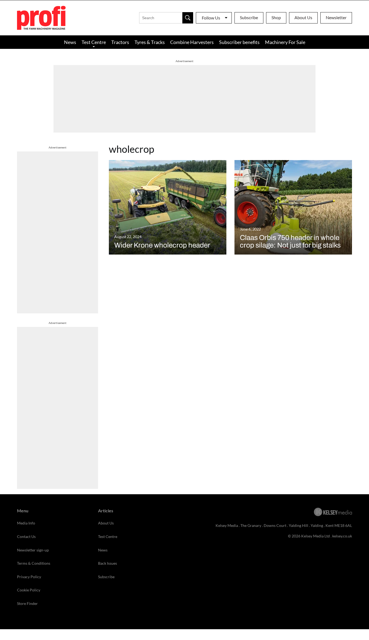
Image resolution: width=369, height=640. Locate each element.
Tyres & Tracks (150, 42)
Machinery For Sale (285, 42)
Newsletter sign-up (33, 550)
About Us (303, 17)
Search (187, 17)
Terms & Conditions (33, 563)
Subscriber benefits (239, 42)
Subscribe (249, 17)
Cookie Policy (28, 590)
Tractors (120, 42)
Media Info (26, 523)
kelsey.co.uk (342, 536)
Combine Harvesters (192, 42)
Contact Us (26, 536)
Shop (276, 17)
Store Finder (27, 603)
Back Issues (107, 563)
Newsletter (336, 17)
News (70, 42)
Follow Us (211, 17)
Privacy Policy (29, 576)
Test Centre (94, 42)
